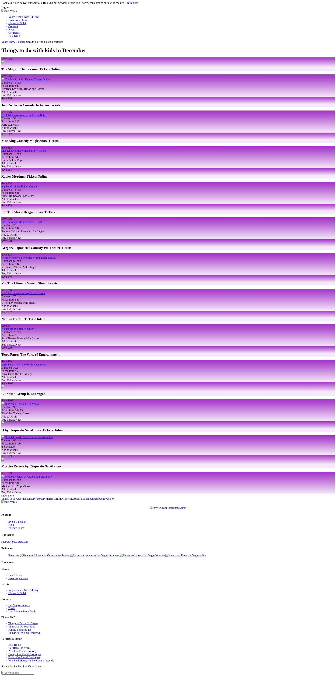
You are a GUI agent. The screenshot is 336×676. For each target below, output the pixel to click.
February (41, 498)
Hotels (12, 29)
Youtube (160, 555)
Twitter (66, 555)
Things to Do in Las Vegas (23, 623)
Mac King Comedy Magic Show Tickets (23, 150)
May (61, 498)
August (77, 498)
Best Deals (14, 35)
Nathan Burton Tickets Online (18, 328)
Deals (11, 608)
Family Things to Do (19, 629)
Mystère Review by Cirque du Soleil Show (28, 476)
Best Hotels (14, 644)
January (31, 498)
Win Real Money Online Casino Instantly (31, 660)
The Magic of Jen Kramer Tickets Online (27, 79)
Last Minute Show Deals (22, 611)
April (55, 498)
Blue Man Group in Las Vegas (22, 403)
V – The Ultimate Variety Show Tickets (23, 293)
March (49, 498)
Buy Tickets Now (11, 95)
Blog (11, 524)
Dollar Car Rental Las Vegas (24, 657)
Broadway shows (18, 578)
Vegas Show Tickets (12, 41)
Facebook (14, 555)
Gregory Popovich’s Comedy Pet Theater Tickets (28, 257)
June (66, 498)
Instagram (114, 555)
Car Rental (14, 32)
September (87, 498)
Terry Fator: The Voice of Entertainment (23, 364)
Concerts (13, 26)
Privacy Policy (16, 527)
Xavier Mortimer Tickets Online (19, 186)
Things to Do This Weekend (24, 632)
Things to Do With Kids (21, 626)
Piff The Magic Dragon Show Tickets (22, 221)
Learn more (131, 2)
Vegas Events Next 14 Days (23, 16)
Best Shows (15, 575)
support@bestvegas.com (14, 541)
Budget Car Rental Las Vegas (24, 654)
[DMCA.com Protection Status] (168, 507)
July (71, 498)
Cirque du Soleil (17, 23)
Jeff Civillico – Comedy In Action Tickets (24, 115)
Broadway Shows (18, 20)
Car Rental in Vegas (19, 647)
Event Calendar (17, 521)
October (97, 498)
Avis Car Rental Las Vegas (23, 651)
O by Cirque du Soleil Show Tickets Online (29, 437)
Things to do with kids (13, 498)
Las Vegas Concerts (19, 605)
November (108, 498)
